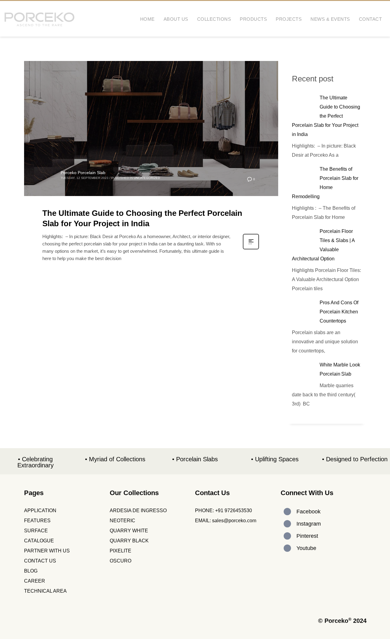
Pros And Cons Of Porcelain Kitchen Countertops (339, 311)
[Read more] (251, 248)
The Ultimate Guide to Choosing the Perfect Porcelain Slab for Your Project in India (326, 116)
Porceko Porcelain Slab (83, 172)
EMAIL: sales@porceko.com (225, 520)
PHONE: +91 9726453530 (223, 510)
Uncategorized (147, 178)
